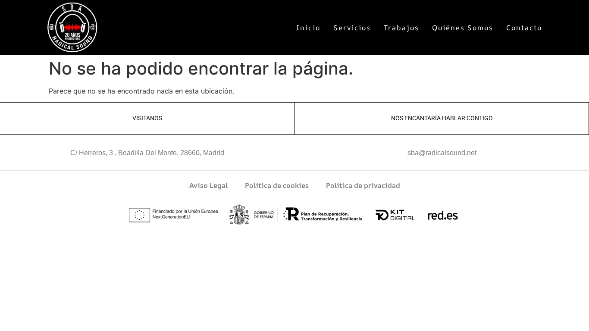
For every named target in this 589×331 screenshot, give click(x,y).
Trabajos (401, 27)
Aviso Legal (208, 185)
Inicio (308, 27)
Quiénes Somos (462, 27)
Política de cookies (277, 185)
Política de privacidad (363, 185)
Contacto (524, 27)
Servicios (352, 27)
